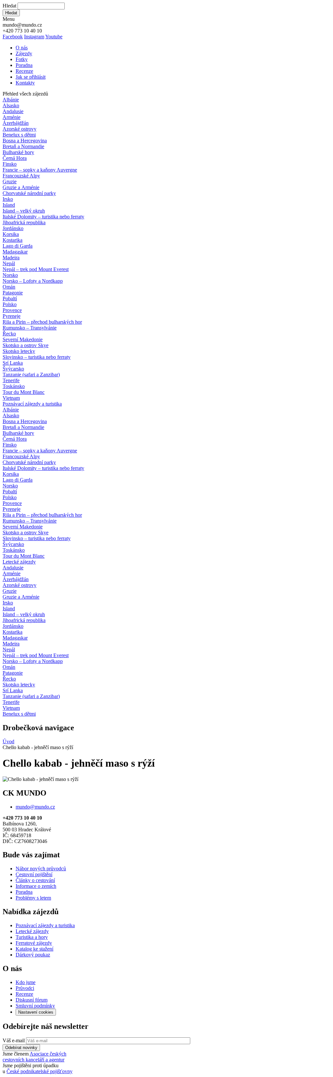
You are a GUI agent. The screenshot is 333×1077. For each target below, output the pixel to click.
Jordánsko (13, 228)
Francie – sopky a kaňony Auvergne (40, 170)
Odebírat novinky (21, 1047)
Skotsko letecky (19, 351)
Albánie (11, 99)
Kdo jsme (25, 982)
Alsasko (11, 105)
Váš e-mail (14, 1040)
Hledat (9, 5)
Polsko (10, 304)
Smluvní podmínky (35, 1005)
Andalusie (13, 111)
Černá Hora (15, 158)
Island (9, 205)
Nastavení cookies (35, 1012)
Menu (9, 19)
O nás (22, 47)
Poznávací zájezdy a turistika (45, 925)
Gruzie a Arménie (21, 187)
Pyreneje (11, 316)
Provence (12, 310)
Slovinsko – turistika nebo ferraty (37, 357)
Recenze (24, 71)
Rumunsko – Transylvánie (30, 328)
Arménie (11, 117)
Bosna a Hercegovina (25, 140)
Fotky (22, 59)
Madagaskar (15, 251)
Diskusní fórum (31, 1000)
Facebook (13, 36)
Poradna (24, 65)
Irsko (8, 199)
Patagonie (13, 292)
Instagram (34, 36)
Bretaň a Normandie (23, 146)
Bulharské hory (18, 152)
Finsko (10, 164)
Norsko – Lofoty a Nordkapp (33, 281)
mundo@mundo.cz (35, 807)
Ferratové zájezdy (34, 943)
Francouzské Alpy (21, 175)
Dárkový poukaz (33, 954)
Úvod (8, 741)
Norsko (10, 275)
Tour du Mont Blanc (24, 392)
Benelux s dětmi (19, 134)
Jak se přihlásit (31, 77)
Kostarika (12, 240)
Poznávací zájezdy (32, 404)
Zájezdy (24, 53)
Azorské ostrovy (19, 129)
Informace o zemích (36, 886)
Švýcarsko (13, 368)
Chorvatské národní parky (29, 193)
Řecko (9, 333)
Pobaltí (10, 298)
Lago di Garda (18, 246)
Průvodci (25, 988)
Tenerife (11, 380)
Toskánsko (14, 386)
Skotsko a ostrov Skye (25, 345)
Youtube (53, 36)
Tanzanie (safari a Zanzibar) (31, 374)
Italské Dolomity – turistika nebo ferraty (43, 216)
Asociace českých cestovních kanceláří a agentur (34, 1056)
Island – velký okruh (24, 211)
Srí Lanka (13, 363)
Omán (9, 287)
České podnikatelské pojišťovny (40, 1071)
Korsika (11, 234)
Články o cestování (35, 880)
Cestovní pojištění (34, 874)
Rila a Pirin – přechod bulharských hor (42, 322)
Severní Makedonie (23, 339)
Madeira (11, 257)
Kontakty (25, 82)
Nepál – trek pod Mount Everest (36, 269)
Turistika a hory (32, 937)
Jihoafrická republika (24, 222)
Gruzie (10, 181)
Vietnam (11, 398)
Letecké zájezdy (19, 561)
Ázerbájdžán (16, 123)
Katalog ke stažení (34, 949)
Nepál (9, 263)
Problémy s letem (33, 898)
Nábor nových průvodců (41, 868)
